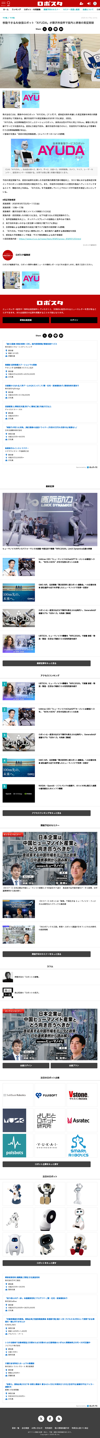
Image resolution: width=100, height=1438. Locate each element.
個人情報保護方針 (62, 1428)
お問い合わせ (37, 1428)
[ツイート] (45, 29)
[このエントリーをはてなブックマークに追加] (61, 29)
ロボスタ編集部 (23, 255)
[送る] (56, 29)
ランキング (16, 10)
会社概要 (25, 1428)
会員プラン (74, 1066)
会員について (88, 10)
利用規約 (48, 1428)
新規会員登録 (26, 320)
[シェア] (50, 29)
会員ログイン (26, 1066)
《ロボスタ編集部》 (89, 245)
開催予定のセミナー (52, 10)
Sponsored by (81, 467)
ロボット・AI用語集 (32, 10)
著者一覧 (15, 1428)
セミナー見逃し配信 (71, 10)
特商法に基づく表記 (80, 1428)
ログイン (74, 320)
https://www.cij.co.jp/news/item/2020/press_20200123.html (50, 239)
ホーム (6, 10)
